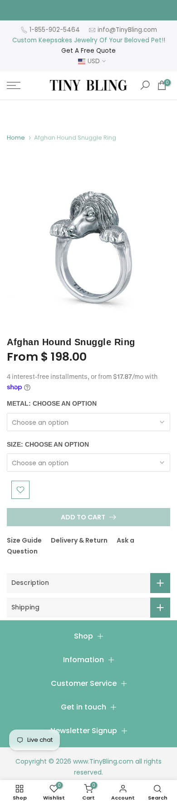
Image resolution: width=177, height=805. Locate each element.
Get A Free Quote (88, 50)
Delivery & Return (79, 540)
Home (16, 137)
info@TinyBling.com (127, 29)
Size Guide (24, 540)
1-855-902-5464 (55, 29)
